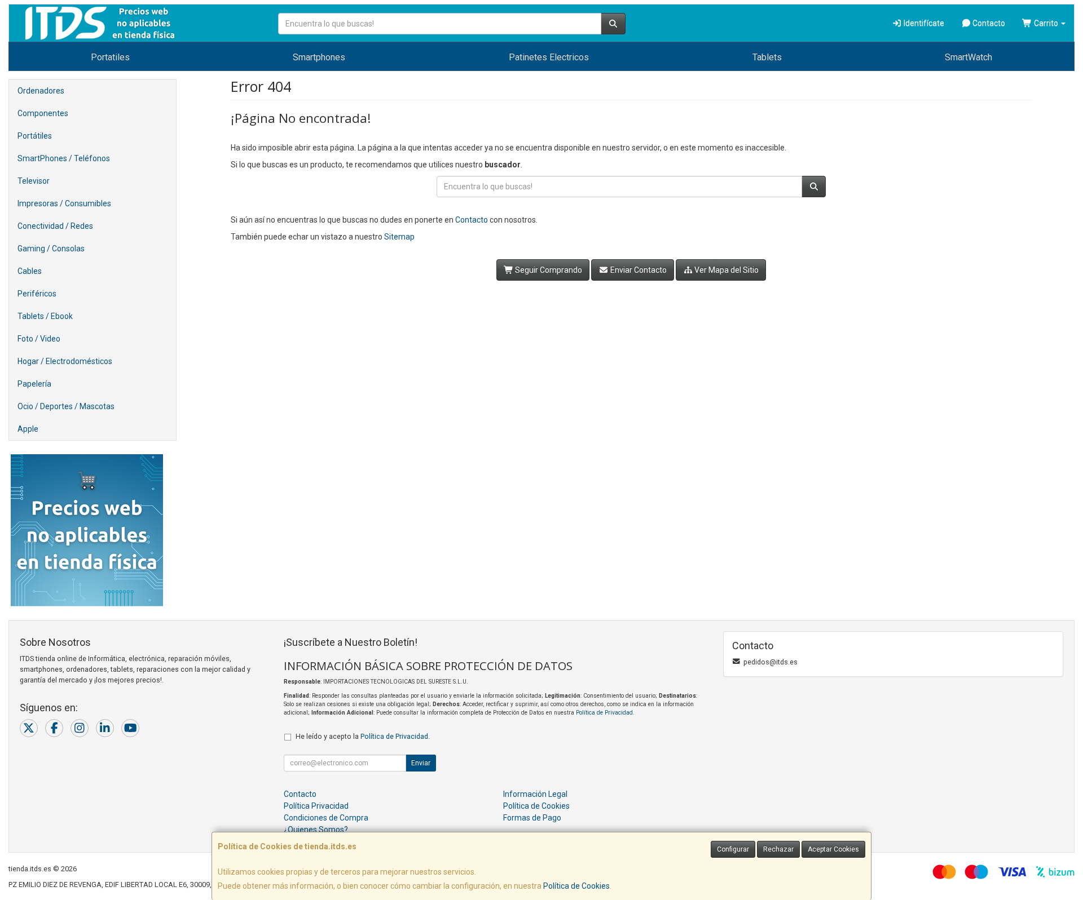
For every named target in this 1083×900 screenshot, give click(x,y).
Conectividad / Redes (55, 225)
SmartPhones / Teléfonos (63, 158)
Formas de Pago (532, 817)
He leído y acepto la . (363, 736)
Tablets (767, 57)
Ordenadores (40, 90)
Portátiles (34, 135)
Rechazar (778, 849)
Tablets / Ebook (45, 316)
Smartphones (319, 57)
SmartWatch (968, 57)
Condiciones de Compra (326, 817)
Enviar (420, 763)
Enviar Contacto (638, 269)
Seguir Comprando (547, 269)
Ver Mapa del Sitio (726, 269)
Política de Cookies (576, 885)
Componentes (42, 113)
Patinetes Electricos (549, 57)
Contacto (988, 23)
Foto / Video (38, 338)
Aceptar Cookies (833, 849)
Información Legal (535, 794)
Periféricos (36, 293)
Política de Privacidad (604, 713)
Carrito (1046, 23)
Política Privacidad (316, 805)
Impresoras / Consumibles (64, 203)
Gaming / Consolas (51, 248)
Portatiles (110, 57)
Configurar (733, 849)
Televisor (33, 180)
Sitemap (399, 236)
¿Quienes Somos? (316, 829)
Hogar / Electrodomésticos (64, 361)
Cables (29, 271)
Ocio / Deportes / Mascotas (66, 406)
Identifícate (923, 23)
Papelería (34, 383)
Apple (27, 428)
